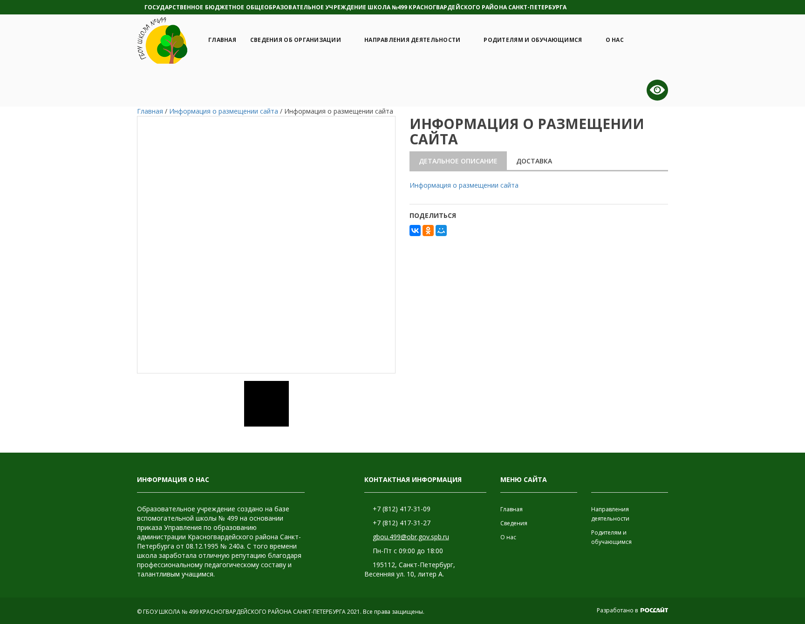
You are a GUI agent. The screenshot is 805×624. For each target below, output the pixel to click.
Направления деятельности (412, 40)
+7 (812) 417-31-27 (401, 522)
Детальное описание (458, 160)
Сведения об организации (295, 40)
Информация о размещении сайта (463, 185)
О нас (615, 40)
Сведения (513, 523)
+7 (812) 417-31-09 (401, 508)
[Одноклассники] (428, 230)
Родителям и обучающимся (533, 40)
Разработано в (618, 610)
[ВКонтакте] (415, 230)
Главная (222, 40)
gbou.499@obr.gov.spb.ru (411, 536)
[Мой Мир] (441, 230)
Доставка (534, 160)
